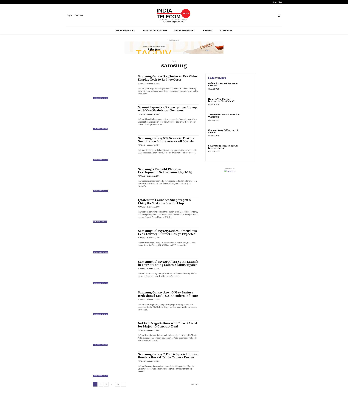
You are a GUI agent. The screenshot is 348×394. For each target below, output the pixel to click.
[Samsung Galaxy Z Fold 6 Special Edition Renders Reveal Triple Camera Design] (114, 364)
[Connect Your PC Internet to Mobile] (246, 134)
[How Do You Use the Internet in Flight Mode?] (246, 103)
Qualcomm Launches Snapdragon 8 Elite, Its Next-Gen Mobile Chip (164, 201)
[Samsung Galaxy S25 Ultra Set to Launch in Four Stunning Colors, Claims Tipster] (114, 271)
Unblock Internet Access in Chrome (223, 84)
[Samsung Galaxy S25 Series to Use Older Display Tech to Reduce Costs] (114, 86)
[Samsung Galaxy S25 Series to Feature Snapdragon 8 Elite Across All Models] (114, 148)
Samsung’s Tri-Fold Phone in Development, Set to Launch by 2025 (165, 170)
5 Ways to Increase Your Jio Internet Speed (223, 147)
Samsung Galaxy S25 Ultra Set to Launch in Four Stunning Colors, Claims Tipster (168, 263)
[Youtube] (273, 16)
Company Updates (100, 221)
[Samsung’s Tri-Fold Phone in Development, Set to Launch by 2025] (114, 179)
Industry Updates (100, 129)
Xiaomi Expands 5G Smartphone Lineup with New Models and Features (167, 109)
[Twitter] (268, 16)
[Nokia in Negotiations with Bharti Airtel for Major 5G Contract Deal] (114, 333)
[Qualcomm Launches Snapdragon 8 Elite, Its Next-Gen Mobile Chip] (114, 210)
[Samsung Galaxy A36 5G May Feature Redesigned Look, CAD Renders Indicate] (114, 302)
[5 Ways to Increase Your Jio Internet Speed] (246, 150)
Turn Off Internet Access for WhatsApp (223, 115)
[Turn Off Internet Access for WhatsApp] (246, 119)
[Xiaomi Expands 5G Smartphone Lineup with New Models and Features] (114, 117)
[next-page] (123, 384)
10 (118, 384)
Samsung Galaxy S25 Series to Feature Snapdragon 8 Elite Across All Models (166, 140)
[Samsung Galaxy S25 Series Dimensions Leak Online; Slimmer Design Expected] (114, 240)
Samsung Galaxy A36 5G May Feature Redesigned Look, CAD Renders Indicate (168, 294)
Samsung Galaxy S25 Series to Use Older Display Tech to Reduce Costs (167, 78)
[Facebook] (263, 16)
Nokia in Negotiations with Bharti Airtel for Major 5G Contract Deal (167, 325)
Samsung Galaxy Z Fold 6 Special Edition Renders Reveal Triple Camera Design (168, 356)
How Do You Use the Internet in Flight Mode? (221, 100)
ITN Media (141, 83)
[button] (279, 15)
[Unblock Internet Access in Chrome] (246, 87)
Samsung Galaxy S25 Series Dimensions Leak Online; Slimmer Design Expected (167, 232)
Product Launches (101, 98)
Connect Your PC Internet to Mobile (223, 131)
